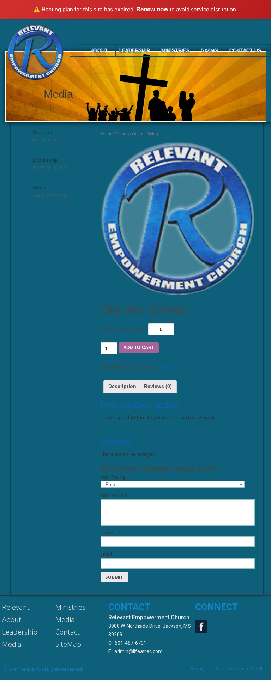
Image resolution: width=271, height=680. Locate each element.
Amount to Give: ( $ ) (124, 329)
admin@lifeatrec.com (138, 651)
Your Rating (113, 477)
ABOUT (99, 50)
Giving (209, 50)
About (11, 619)
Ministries (70, 607)
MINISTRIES (175, 50)
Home (107, 133)
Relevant (16, 607)
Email (108, 554)
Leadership (19, 632)
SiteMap (68, 644)
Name (109, 532)
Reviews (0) (158, 386)
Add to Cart (138, 347)
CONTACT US (245, 50)
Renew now (152, 9)
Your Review (114, 495)
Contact (67, 632)
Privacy (198, 669)
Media (12, 644)
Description (122, 386)
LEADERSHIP (134, 50)
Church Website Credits (241, 669)
